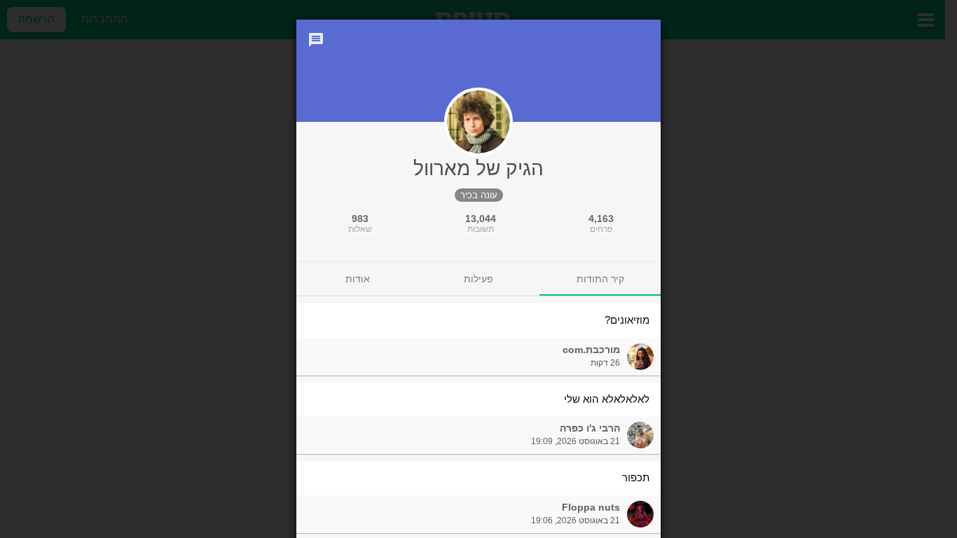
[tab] (600, 279)
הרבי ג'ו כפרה (590, 428)
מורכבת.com (591, 349)
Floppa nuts (591, 507)
